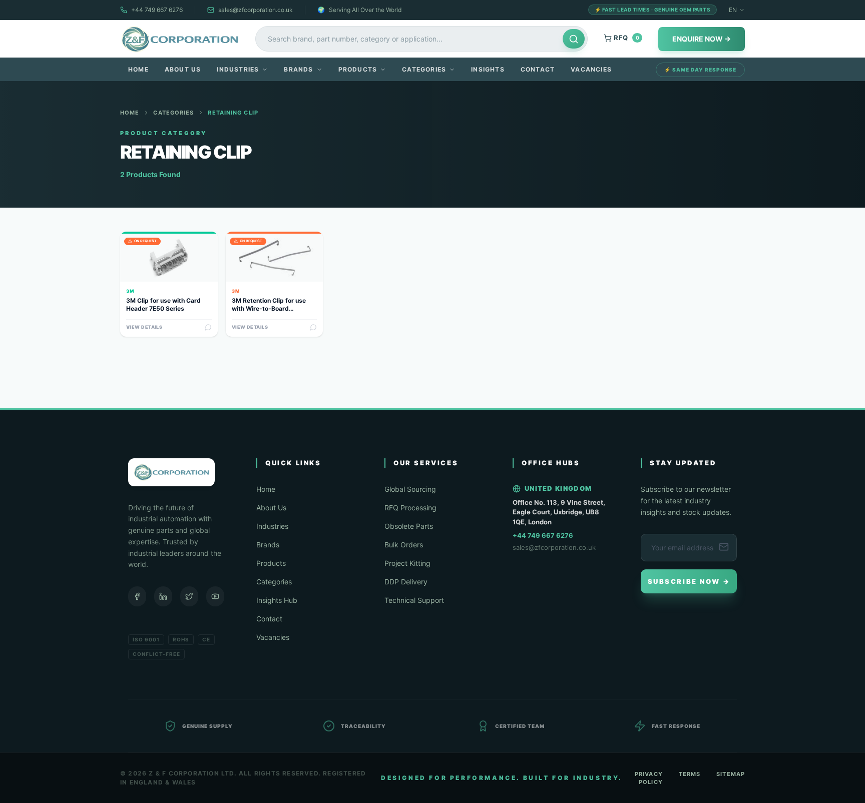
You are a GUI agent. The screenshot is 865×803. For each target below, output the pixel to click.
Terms (690, 773)
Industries (238, 69)
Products (357, 69)
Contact (538, 69)
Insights (488, 69)
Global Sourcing (410, 489)
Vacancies (591, 69)
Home (138, 69)
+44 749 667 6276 (157, 10)
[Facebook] (137, 596)
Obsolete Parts (408, 526)
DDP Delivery (405, 581)
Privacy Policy (649, 778)
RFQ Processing (410, 507)
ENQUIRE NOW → (701, 39)
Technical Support (414, 600)
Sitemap (730, 773)
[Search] (574, 39)
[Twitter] (189, 596)
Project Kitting (407, 563)
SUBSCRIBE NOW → (689, 581)
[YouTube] (215, 596)
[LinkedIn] (163, 596)
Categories (424, 69)
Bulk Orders (403, 544)
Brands (298, 69)
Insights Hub (276, 600)
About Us (183, 69)
